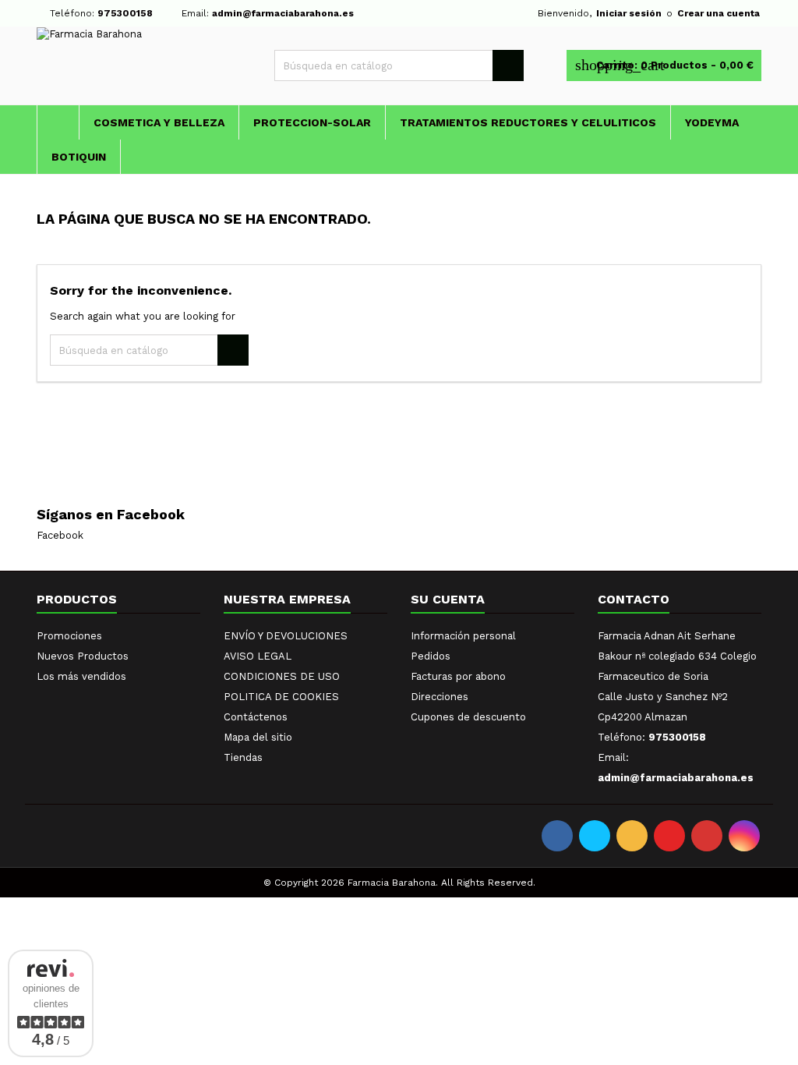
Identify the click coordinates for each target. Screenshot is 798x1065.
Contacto (633, 599)
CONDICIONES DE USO (282, 676)
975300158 (125, 13)
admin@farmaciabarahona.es (283, 13)
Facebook (60, 535)
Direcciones (439, 696)
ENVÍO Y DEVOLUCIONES (286, 636)
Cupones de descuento (468, 717)
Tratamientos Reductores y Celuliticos (528, 122)
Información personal (463, 636)
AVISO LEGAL (257, 656)
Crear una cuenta (718, 13)
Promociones (69, 636)
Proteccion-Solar (312, 122)
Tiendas (243, 757)
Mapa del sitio (258, 737)
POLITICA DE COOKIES (281, 696)
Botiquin (78, 156)
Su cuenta (448, 599)
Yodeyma (712, 122)
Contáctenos (256, 717)
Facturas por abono (458, 676)
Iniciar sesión (629, 13)
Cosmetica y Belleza (159, 122)
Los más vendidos (81, 676)
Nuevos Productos (83, 656)
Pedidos (430, 656)
